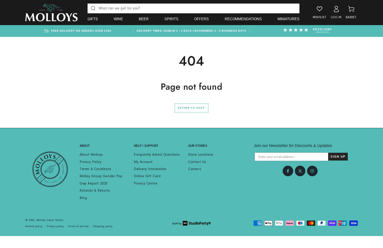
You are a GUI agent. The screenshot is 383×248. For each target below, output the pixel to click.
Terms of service (78, 226)
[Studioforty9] (192, 223)
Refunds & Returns (95, 190)
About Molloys (91, 155)
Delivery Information (150, 169)
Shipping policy (103, 226)
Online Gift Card (147, 176)
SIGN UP (338, 156)
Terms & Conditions (95, 169)
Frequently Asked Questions (157, 155)
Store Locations (200, 155)
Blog (83, 198)
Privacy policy (55, 226)
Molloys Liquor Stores (50, 220)
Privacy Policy (90, 162)
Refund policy (34, 226)
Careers (194, 169)
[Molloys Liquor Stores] (50, 169)
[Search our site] (93, 8)
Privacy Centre (145, 183)
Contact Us (197, 162)
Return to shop (191, 108)
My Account (143, 162)
